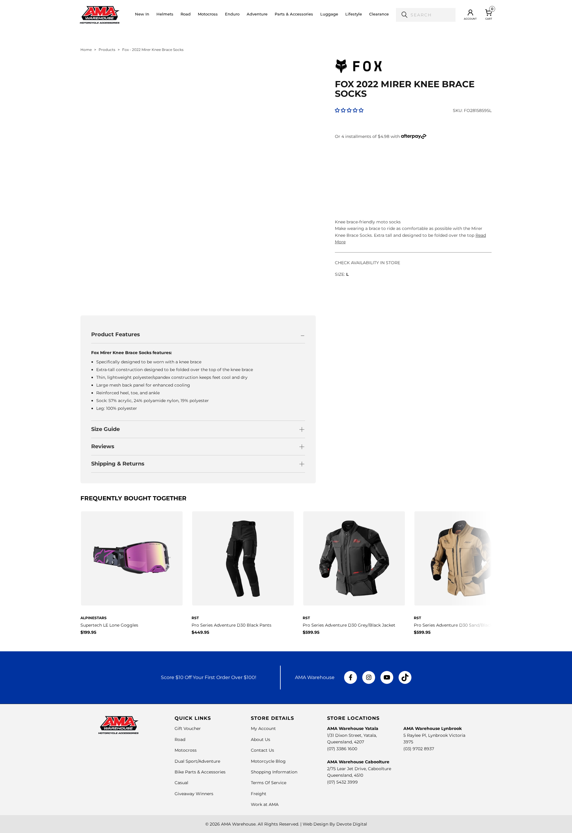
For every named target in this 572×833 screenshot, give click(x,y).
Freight (258, 793)
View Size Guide (404, 160)
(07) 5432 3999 (342, 782)
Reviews (102, 446)
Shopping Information (274, 772)
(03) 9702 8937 (418, 748)
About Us (260, 739)
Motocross (186, 750)
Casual (181, 782)
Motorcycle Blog (268, 761)
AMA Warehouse (238, 824)
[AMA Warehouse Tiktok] (404, 677)
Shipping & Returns (117, 463)
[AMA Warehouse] (99, 15)
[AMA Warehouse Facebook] (350, 677)
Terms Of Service (268, 782)
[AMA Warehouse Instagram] (368, 677)
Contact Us (262, 750)
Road (180, 739)
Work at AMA (265, 804)
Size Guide (105, 429)
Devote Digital (351, 824)
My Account (263, 728)
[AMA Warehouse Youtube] (387, 677)
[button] (164, 15)
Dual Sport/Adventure (197, 761)
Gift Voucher (188, 728)
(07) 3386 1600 (342, 748)
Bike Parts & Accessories (200, 772)
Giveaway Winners (194, 793)
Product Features (115, 334)
